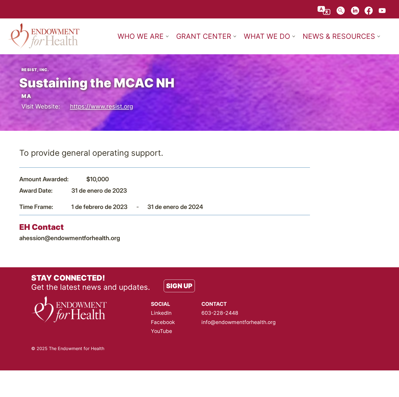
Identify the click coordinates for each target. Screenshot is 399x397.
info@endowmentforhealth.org (238, 322)
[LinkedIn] (355, 11)
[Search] (341, 11)
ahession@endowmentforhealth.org (69, 238)
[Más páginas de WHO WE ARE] (167, 36)
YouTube (161, 331)
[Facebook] (369, 11)
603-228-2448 (219, 313)
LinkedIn (161, 313)
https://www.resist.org (101, 106)
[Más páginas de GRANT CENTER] (234, 36)
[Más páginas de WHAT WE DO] (293, 36)
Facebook (163, 322)
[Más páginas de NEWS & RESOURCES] (378, 36)
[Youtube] (382, 11)
